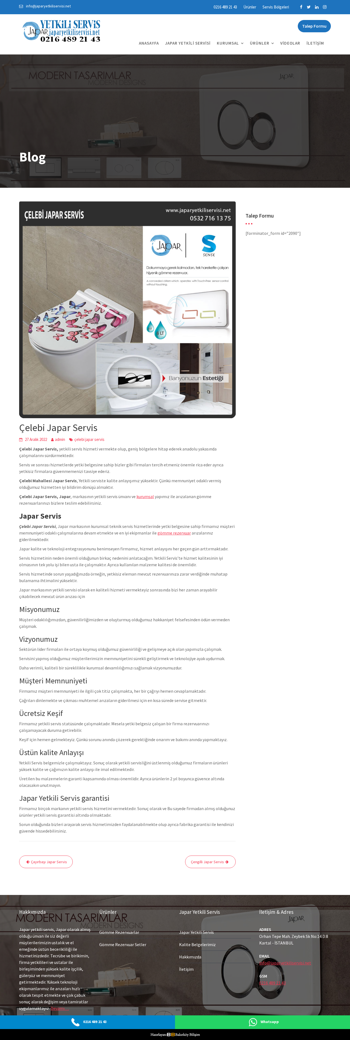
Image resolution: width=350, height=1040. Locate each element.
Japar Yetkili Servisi (188, 43)
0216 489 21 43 (225, 7)
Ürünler (249, 7)
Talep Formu (314, 26)
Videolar (290, 43)
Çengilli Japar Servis (207, 861)
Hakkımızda (190, 957)
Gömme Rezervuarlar (119, 932)
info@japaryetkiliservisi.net (285, 963)
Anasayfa (149, 43)
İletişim (315, 43)
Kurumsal (228, 43)
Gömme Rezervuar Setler (122, 944)
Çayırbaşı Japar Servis (49, 861)
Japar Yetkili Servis (196, 932)
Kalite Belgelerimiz (197, 944)
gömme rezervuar (174, 533)
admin (60, 439)
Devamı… (60, 1008)
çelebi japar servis (89, 439)
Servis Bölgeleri (275, 7)
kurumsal (145, 496)
